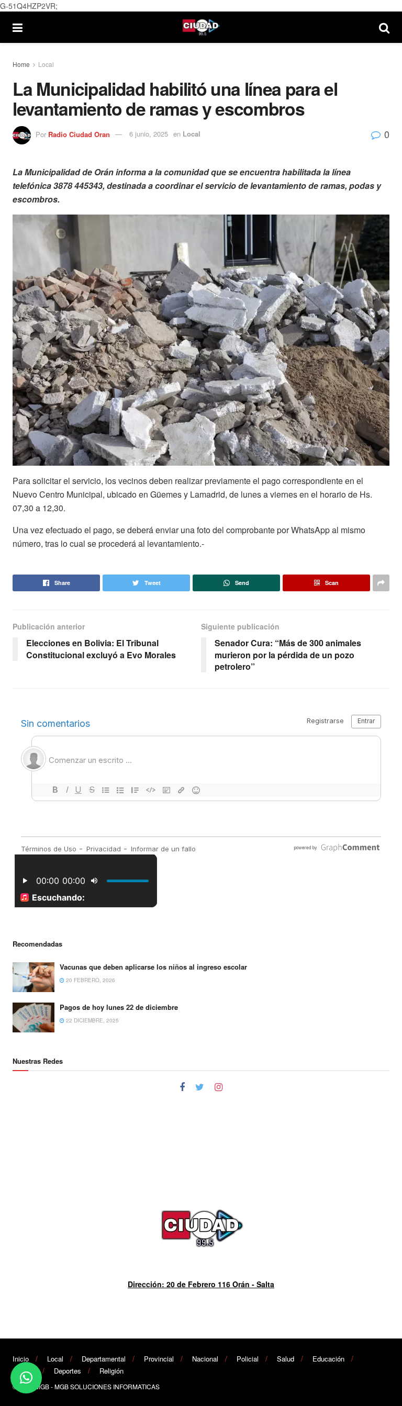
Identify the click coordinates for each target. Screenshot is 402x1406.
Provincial (159, 1359)
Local (46, 64)
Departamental (104, 1359)
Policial (248, 1359)
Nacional (205, 1359)
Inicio (21, 1359)
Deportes (67, 1371)
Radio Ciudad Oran (79, 134)
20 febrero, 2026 (89, 980)
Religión (111, 1371)
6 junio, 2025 (148, 134)
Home (21, 64)
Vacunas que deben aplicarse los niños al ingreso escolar (153, 967)
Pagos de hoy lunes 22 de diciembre (119, 1007)
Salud (285, 1359)
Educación (328, 1359)
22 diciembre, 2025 (91, 1020)
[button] (26, 1377)
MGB (42, 1386)
